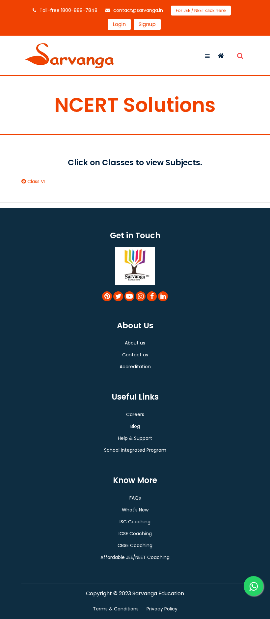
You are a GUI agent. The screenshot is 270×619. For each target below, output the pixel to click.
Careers (135, 414)
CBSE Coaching (135, 545)
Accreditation (135, 366)
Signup (147, 24)
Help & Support (135, 438)
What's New (135, 509)
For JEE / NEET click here (201, 10)
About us (135, 343)
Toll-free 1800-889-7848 (68, 10)
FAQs (135, 498)
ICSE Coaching (135, 533)
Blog (135, 426)
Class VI (36, 181)
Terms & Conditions (116, 608)
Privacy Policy (162, 608)
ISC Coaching (135, 521)
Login (119, 24)
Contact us (135, 354)
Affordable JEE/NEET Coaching (135, 557)
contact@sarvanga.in (138, 10)
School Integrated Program (135, 450)
